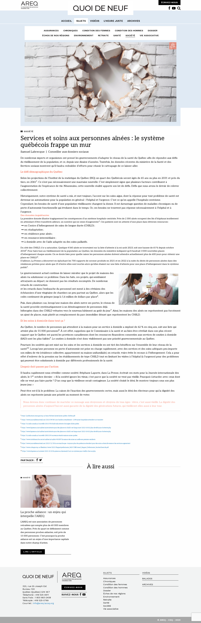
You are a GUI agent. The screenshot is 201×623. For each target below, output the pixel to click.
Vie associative (149, 35)
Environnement (83, 35)
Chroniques (70, 30)
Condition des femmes (96, 30)
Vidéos (146, 572)
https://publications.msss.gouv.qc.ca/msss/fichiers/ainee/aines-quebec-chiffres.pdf (48, 416)
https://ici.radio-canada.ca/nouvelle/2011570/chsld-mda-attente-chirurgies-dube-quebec (50, 424)
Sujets (107, 572)
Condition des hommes (129, 30)
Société (130, 35)
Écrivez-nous (73, 587)
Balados (147, 578)
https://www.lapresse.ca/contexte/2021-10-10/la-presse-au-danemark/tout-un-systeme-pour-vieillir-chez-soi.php (59, 451)
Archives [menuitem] (133, 20)
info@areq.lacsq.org (43, 603)
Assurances (51, 30)
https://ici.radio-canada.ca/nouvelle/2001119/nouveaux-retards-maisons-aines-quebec (49, 435)
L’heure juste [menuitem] (113, 20)
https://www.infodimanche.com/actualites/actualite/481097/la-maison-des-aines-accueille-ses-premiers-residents (58, 439)
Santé (117, 35)
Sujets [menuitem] (81, 20)
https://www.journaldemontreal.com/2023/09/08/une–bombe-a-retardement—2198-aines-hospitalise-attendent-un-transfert (62, 420)
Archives (147, 584)
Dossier (152, 30)
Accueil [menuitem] (66, 20)
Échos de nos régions (55, 35)
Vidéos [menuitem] (94, 20)
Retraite (103, 35)
